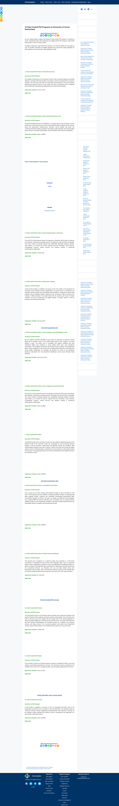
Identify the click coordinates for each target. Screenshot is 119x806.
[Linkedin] (46, 35)
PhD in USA (48, 2)
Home (42, 2)
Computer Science (64, 781)
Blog (89, 2)
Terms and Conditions (49, 793)
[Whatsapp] (48, 35)
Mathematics (64, 795)
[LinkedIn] (88, 9)
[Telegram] (92, 9)
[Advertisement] (49, 14)
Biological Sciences (64, 786)
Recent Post (64, 804)
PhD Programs (64, 776)
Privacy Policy (49, 788)
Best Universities (49, 781)
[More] (58, 35)
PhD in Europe (65, 2)
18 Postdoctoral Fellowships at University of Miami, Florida (38, 768)
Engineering (64, 783)
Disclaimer (49, 790)
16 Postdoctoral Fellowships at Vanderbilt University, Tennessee (39, 767)
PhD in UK (57, 2)
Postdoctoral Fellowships (78, 2)
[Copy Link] (56, 35)
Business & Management (64, 800)
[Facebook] (41, 35)
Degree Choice (49, 783)
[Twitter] (43, 35)
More (64, 802)
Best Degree (49, 776)
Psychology (64, 793)
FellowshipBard (30, 2)
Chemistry (64, 788)
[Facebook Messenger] (51, 35)
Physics (64, 790)
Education (64, 797)
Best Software (49, 779)
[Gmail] (53, 35)
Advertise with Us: (83, 774)
